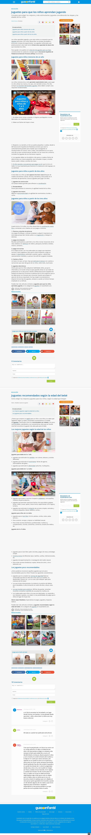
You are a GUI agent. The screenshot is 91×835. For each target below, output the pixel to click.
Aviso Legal (51, 812)
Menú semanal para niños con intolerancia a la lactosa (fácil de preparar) (64, 41)
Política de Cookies (43, 377)
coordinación (42, 183)
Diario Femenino (56, 827)
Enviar (51, 381)
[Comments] (53, 22)
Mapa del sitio (45, 814)
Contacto (60, 812)
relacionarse (21, 254)
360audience (50, 830)
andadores (41, 498)
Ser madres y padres (37, 668)
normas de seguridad (37, 576)
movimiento (32, 461)
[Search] (68, 2)
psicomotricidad (23, 193)
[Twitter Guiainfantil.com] (73, 138)
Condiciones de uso (33, 377)
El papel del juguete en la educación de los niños (47, 627)
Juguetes (36, 286)
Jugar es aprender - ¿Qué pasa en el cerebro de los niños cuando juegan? (47, 305)
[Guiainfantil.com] (28, 3)
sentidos (32, 457)
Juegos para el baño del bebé (19, 652)
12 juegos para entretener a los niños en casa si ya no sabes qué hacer (32, 321)
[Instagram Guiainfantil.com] (70, 138)
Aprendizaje (20, 347)
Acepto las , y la (30, 377)
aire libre (25, 516)
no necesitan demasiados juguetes (26, 86)
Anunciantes (68, 812)
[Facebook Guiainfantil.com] (63, 138)
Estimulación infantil (47, 317)
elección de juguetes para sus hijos (40, 50)
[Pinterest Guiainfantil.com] (66, 138)
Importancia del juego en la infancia (32, 627)
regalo (28, 418)
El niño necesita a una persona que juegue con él (27, 164)
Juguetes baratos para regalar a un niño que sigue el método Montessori (32, 642)
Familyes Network (35, 827)
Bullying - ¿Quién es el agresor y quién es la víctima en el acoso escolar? (75, 40)
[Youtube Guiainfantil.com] (76, 138)
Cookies (30, 812)
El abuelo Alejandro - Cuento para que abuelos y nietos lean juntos (64, 29)
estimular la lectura (39, 261)
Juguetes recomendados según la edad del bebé (17, 305)
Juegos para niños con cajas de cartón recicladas (24, 331)
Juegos (44, 301)
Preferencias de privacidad (23, 377)
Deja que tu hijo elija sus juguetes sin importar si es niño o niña (47, 642)
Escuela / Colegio (28, 668)
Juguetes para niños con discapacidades (32, 306)
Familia (26, 347)
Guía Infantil (46, 827)
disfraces (25, 244)
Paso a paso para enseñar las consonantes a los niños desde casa (75, 30)
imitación (31, 508)
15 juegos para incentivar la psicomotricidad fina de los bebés (47, 321)
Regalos (30, 347)
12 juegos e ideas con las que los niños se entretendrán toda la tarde (18, 321)
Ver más (51, 797)
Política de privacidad (40, 812)
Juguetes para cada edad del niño (18, 627)
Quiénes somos (21, 812)
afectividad (32, 466)
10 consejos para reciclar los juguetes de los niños (18, 643)
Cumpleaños (14, 347)
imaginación (40, 235)
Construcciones (17, 556)
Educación (14, 9)
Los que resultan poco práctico (22, 589)
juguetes (14, 41)
